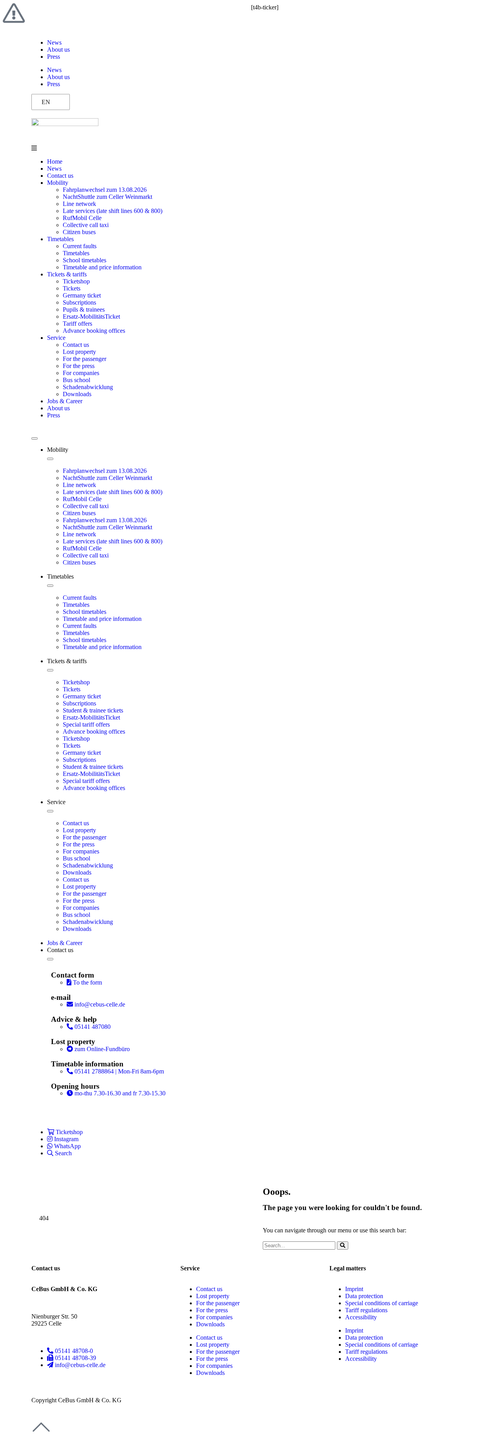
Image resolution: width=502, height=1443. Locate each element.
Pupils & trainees (84, 309)
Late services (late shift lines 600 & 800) (112, 210)
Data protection (364, 1296)
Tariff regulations (366, 1310)
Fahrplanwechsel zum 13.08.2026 (105, 189)
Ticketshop (76, 281)
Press (53, 56)
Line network (79, 203)
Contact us (60, 175)
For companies (81, 373)
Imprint (354, 1289)
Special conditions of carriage (381, 1303)
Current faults (79, 246)
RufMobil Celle (82, 218)
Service (56, 337)
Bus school (76, 380)
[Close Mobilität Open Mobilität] (50, 459)
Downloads (77, 394)
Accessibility (361, 1317)
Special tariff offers (86, 724)
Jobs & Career (64, 401)
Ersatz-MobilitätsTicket (91, 316)
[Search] (342, 1245)
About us (58, 49)
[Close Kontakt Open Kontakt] (50, 959)
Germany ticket (82, 295)
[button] (251, 148)
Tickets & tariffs (67, 274)
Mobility (57, 182)
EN (46, 102)
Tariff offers (77, 323)
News (54, 42)
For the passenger (84, 358)
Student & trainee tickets (93, 710)
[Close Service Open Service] (50, 811)
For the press (79, 366)
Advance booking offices (94, 330)
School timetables (84, 260)
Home (54, 161)
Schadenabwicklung (88, 387)
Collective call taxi (86, 225)
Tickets (71, 288)
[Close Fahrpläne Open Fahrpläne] (50, 585)
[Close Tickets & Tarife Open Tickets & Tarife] (50, 670)
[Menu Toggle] (34, 438)
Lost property (79, 351)
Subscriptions (79, 302)
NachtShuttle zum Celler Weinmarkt (107, 196)
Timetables (60, 239)
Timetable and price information (102, 267)
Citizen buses (79, 232)
